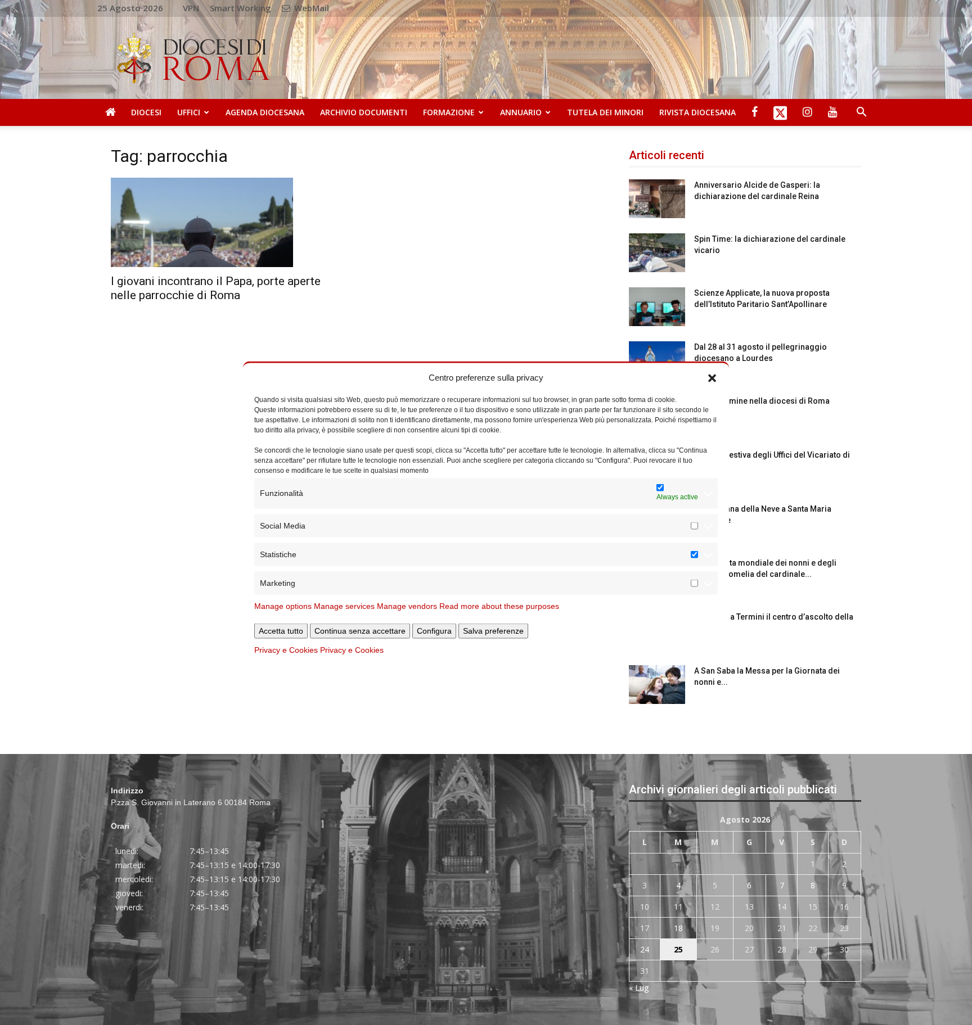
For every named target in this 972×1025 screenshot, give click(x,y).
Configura (434, 630)
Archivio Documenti (363, 112)
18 (678, 928)
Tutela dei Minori (605, 112)
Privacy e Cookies (286, 649)
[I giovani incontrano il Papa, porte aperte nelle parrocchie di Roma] (227, 222)
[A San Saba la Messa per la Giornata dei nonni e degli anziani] (657, 684)
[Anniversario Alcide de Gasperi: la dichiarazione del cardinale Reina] (657, 198)
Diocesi (146, 112)
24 (644, 949)
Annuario (521, 112)
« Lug (639, 987)
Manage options (283, 605)
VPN (191, 7)
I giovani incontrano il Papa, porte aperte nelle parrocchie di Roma (216, 288)
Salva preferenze (493, 630)
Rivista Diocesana (697, 112)
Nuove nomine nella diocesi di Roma (762, 400)
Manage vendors (407, 605)
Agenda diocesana (265, 112)
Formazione (449, 112)
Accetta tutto (281, 630)
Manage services (344, 605)
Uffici (188, 112)
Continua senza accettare (360, 630)
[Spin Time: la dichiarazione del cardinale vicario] (657, 252)
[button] (712, 377)
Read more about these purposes (499, 605)
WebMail (310, 7)
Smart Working (240, 7)
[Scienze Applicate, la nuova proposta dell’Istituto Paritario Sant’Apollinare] (657, 306)
